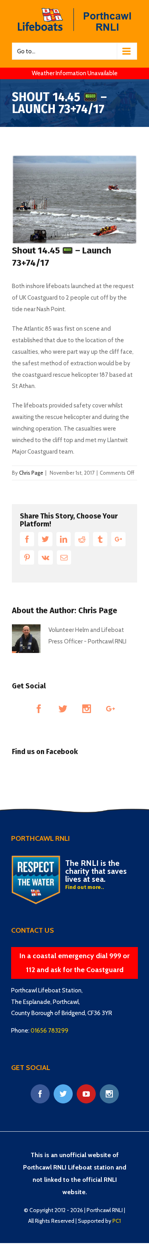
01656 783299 (49, 1030)
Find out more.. (84, 887)
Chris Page (31, 473)
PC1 (116, 1220)
